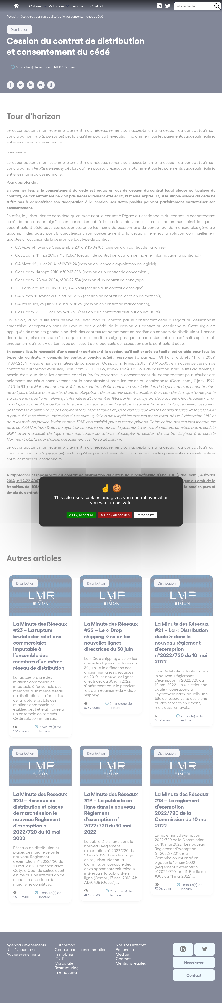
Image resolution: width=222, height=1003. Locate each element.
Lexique (77, 6)
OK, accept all (82, 515)
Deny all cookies (116, 515)
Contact (96, 6)
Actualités (56, 6)
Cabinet (35, 6)
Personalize (145, 515)
